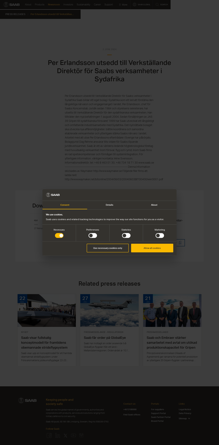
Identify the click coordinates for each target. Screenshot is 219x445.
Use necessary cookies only (107, 247)
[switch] (92, 235)
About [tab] (154, 204)
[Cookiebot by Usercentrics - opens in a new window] (160, 195)
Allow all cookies (152, 247)
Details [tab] (109, 204)
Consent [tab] (64, 204)
